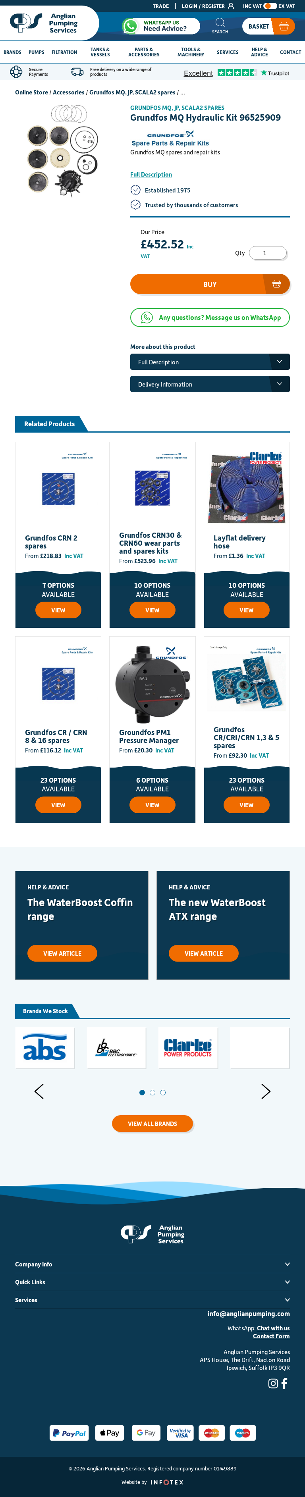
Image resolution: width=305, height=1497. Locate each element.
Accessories (69, 92)
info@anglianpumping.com (249, 1313)
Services (228, 52)
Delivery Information (165, 384)
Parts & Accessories (144, 52)
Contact (290, 52)
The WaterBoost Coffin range (80, 909)
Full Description (151, 174)
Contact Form (271, 1336)
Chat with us (273, 1328)
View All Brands (152, 1124)
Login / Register (204, 5)
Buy (210, 284)
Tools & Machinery (191, 52)
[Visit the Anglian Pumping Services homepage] (49, 23)
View (58, 610)
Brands (12, 52)
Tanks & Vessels (100, 52)
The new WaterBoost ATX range (217, 909)
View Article (62, 953)
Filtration (64, 52)
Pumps (36, 52)
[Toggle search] (220, 26)
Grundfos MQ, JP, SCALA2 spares (132, 92)
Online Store (31, 92)
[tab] (142, 1092)
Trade (161, 5)
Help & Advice (259, 52)
